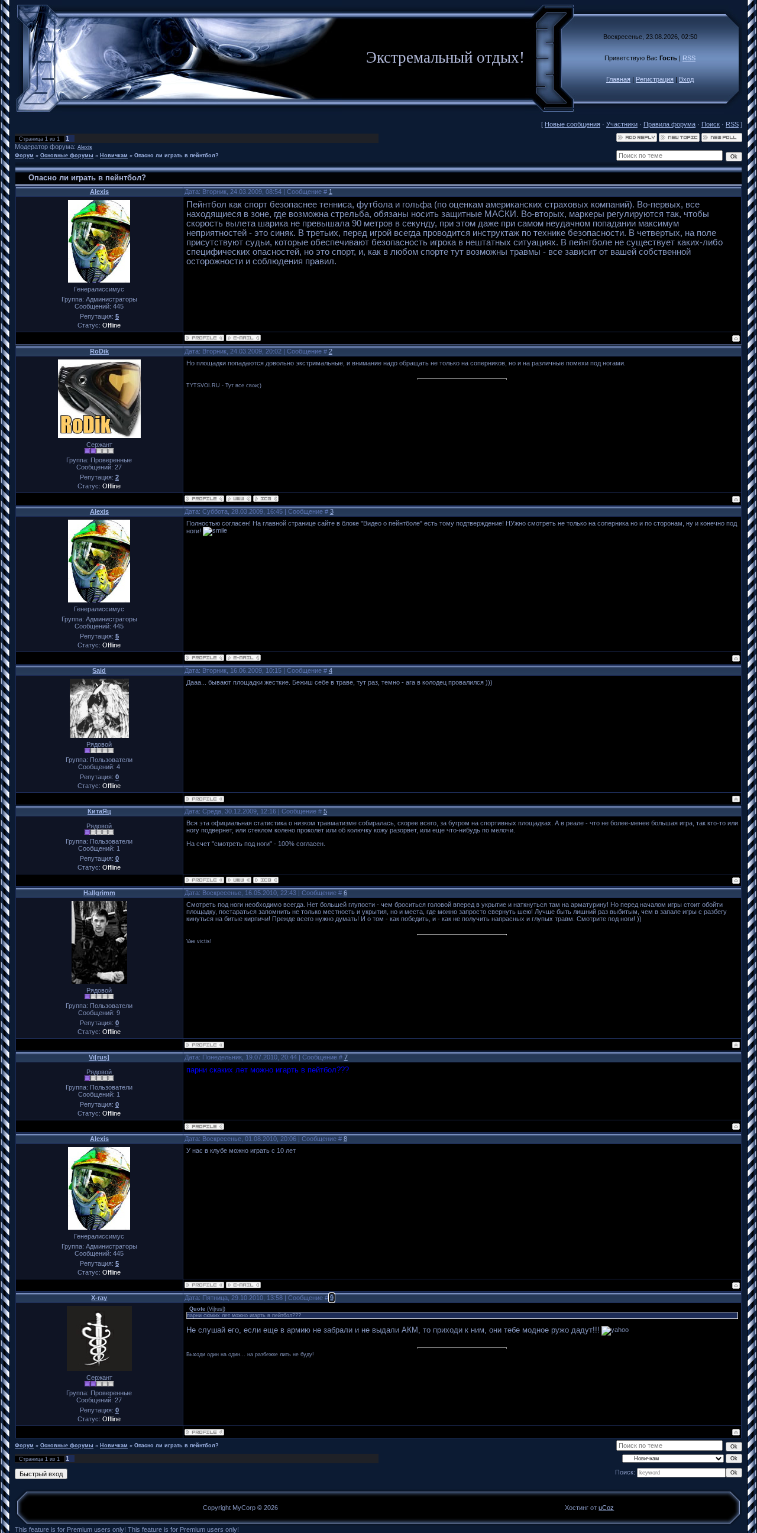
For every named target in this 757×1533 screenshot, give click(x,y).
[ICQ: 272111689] (266, 880)
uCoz (606, 1507)
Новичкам (114, 155)
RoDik (99, 351)
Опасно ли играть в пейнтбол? (176, 155)
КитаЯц (99, 811)
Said (99, 670)
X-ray (99, 1297)
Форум (24, 155)
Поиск (710, 124)
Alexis (84, 147)
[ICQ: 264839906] (266, 498)
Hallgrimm (99, 892)
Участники (622, 124)
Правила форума (669, 124)
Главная (618, 79)
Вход (686, 79)
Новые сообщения (572, 124)
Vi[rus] (99, 1057)
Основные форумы (66, 155)
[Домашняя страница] (238, 498)
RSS (688, 57)
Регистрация (655, 79)
